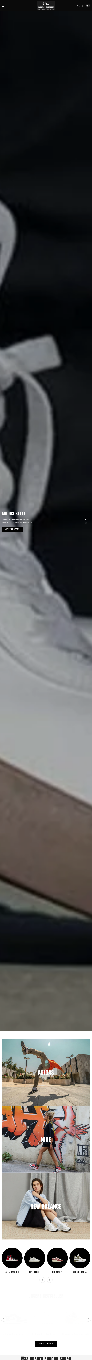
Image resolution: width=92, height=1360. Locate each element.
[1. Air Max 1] (57, 1258)
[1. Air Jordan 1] (12, 1258)
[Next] (50, 1280)
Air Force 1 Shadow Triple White (44, 1334)
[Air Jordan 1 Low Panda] (16, 1317)
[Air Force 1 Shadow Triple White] (46, 1317)
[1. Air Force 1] (34, 1258)
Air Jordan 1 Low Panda (12, 1334)
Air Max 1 (57, 1272)
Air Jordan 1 (12, 1272)
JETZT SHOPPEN (12, 532)
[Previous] (42, 1280)
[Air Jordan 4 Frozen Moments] (76, 1317)
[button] (83, 5)
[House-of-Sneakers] (46, 5)
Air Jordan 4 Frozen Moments (75, 1334)
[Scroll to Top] (87, 1347)
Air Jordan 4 (80, 1272)
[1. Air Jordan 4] (79, 1258)
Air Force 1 (35, 1272)
